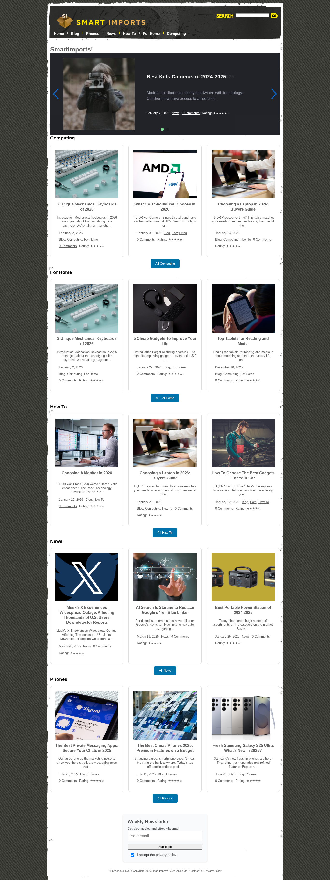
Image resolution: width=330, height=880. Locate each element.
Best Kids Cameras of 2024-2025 (186, 76)
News (111, 33)
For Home (151, 33)
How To (129, 33)
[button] (162, 129)
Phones (92, 33)
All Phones (165, 798)
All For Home (165, 398)
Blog (62, 239)
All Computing (165, 263)
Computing (176, 33)
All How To (165, 533)
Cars (253, 502)
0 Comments (191, 113)
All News (165, 670)
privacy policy (166, 855)
